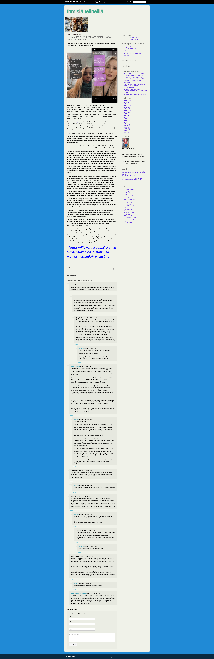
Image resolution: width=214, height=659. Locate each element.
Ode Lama (127, 192)
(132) (127, 110)
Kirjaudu (129, 2)
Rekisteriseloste (106, 657)
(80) (127, 125)
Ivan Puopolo (128, 214)
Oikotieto (126, 197)
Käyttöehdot (112, 657)
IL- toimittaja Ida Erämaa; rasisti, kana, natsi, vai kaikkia (89, 38)
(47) (127, 122)
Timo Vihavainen (129, 212)
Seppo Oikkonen (75, 366)
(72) (127, 129)
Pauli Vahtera (128, 211)
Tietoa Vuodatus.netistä (97, 657)
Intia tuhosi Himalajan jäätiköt (133, 77)
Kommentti (71, 632)
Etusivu (81, 2)
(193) (127, 103)
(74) (127, 124)
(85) (127, 127)
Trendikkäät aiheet (129, 199)
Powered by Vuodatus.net (143, 657)
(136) (127, 102)
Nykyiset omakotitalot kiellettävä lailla (135, 84)
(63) (127, 113)
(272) (127, 105)
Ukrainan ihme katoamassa (132, 89)
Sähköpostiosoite (77, 621)
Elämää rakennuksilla (130, 48)
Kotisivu (82, 626)
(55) (127, 132)
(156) (127, 108)
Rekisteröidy (102, 2)
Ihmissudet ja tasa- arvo (131, 196)
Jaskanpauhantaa (129, 191)
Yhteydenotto (118, 657)
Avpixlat (126, 207)
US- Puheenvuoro (129, 219)
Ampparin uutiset (129, 189)
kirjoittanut (79, 122)
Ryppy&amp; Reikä (130, 217)
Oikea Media (128, 202)
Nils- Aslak (76, 297)
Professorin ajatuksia (130, 201)
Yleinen (126, 55)
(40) (127, 118)
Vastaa (71, 293)
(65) (127, 115)
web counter (134, 39)
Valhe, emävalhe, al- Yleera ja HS (134, 79)
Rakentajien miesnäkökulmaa (133, 52)
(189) (127, 100)
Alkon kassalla (128, 216)
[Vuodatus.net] (70, 656)
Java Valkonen (128, 222)
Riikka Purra (127, 204)
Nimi (70, 616)
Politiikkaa (127, 50)
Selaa (95, 2)
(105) (127, 112)
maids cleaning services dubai (79, 593)
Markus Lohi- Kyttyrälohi (131, 85)
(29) (127, 120)
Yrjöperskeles (128, 221)
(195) (127, 107)
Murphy (126, 194)
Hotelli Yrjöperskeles (130, 206)
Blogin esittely (128, 47)
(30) (127, 117)
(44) (127, 130)
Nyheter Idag (128, 209)
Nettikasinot (87, 2)
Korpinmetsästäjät (129, 87)
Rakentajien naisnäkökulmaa (132, 53)
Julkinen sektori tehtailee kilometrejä (135, 94)
